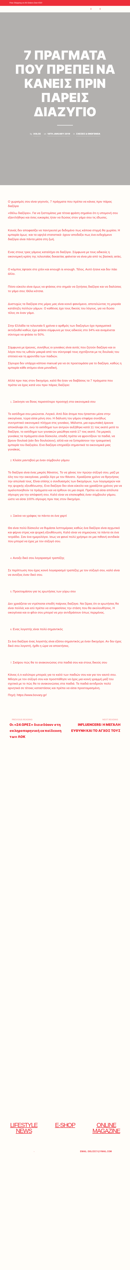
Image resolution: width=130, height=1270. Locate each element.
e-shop (65, 1125)
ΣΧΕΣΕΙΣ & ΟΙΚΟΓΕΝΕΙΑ (88, 133)
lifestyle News (23, 1128)
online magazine (106, 1128)
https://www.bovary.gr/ (32, 695)
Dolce (37, 133)
